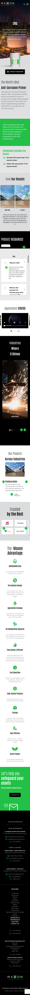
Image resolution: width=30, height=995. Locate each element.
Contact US (15, 795)
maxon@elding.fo (16, 876)
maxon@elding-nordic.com (16, 858)
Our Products (15, 920)
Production (15, 906)
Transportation (15, 910)
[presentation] (26, 195)
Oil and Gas (15, 893)
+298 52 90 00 (16, 879)
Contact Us (15, 924)
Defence (15, 897)
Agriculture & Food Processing (15, 912)
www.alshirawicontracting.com (16, 837)
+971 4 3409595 (16, 841)
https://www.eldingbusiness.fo (16, 874)
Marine (15, 914)
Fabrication (15, 901)
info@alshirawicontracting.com (16, 839)
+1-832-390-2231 (16, 933)
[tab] (5, 245)
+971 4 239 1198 (16, 930)
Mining (15, 904)
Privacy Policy (9, 991)
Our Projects (15, 918)
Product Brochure (16, 72)
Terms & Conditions (19, 991)
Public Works (15, 908)
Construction (15, 895)
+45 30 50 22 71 (16, 861)
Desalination (15, 916)
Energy (15, 899)
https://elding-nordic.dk (16, 856)
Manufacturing (15, 902)
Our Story (15, 922)
